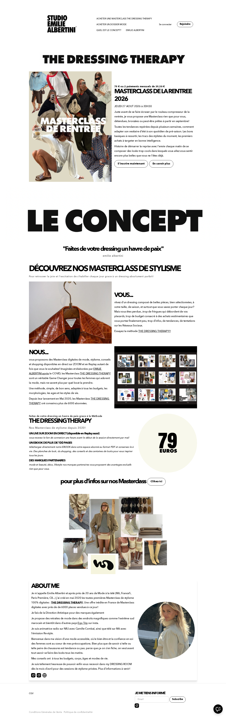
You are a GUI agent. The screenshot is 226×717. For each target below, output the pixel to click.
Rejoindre (185, 24)
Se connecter (165, 25)
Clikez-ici (156, 481)
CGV (31, 693)
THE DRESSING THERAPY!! (154, 331)
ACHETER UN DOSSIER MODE (111, 25)
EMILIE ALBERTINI (135, 30)
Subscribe (177, 699)
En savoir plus (161, 163)
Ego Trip (83, 623)
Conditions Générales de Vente (45, 712)
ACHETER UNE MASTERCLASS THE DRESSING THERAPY (124, 19)
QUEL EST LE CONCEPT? (108, 30)
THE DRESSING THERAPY (95, 373)
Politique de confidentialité (78, 712)
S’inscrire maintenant (131, 163)
